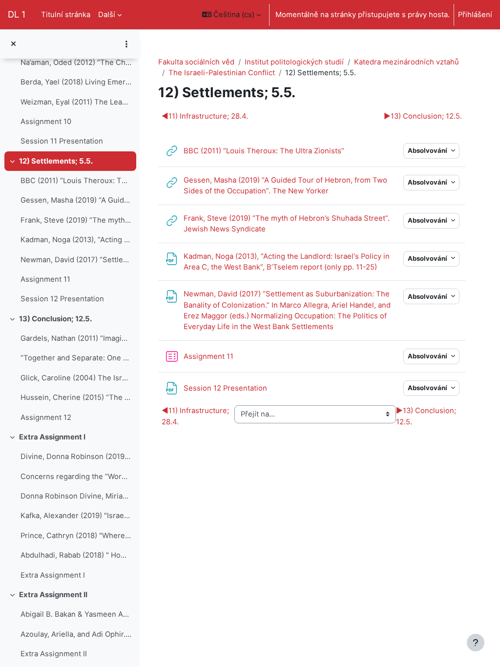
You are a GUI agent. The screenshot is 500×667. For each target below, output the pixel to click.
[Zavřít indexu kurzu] (13, 44)
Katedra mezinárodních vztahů (406, 62)
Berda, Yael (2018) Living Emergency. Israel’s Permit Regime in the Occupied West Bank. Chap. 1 (76, 82)
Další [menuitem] (106, 14)
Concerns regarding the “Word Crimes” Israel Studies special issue (76, 476)
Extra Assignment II (53, 594)
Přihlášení (475, 14)
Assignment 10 (46, 121)
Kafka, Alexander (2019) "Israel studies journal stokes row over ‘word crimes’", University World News (76, 515)
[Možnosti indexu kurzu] (126, 44)
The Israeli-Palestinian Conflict (221, 72)
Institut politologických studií (294, 62)
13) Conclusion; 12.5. (55, 318)
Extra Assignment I (52, 437)
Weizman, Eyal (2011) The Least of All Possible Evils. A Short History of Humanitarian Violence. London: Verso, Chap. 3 (76, 102)
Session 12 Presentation (62, 298)
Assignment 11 (45, 279)
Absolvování (428, 150)
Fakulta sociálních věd (196, 62)
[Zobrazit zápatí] (475, 642)
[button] (231, 14)
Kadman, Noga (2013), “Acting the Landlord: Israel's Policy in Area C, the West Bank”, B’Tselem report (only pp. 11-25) (76, 239)
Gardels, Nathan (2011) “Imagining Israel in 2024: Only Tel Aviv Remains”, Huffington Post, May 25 (76, 338)
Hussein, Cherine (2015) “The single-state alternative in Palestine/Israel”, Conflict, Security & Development (76, 397)
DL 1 (16, 14)
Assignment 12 (46, 417)
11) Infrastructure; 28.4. (205, 116)
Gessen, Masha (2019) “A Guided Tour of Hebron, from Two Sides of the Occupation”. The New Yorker (76, 200)
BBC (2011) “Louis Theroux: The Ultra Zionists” (76, 180)
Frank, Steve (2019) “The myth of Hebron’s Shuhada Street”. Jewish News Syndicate (76, 220)
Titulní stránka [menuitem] (65, 14)
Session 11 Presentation (62, 141)
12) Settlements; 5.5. (56, 161)
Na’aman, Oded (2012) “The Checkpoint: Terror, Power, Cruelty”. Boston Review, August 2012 (76, 62)
